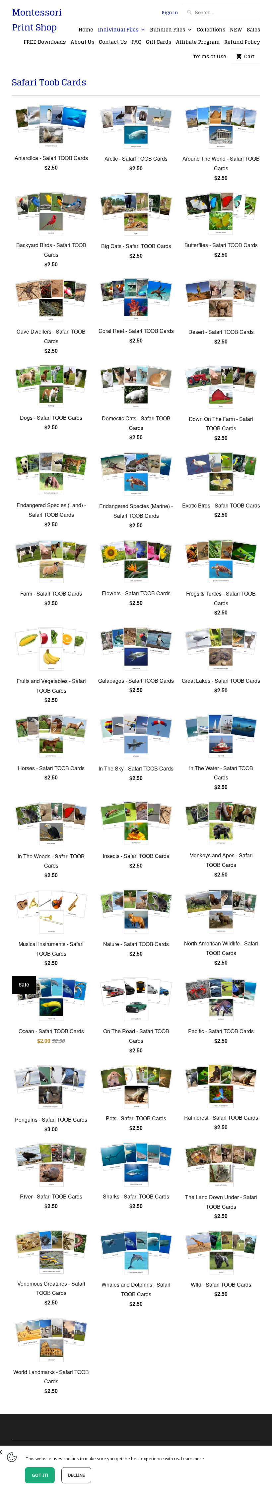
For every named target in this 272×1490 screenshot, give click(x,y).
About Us (82, 42)
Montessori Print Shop (37, 20)
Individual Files (119, 30)
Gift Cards (158, 42)
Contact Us (113, 42)
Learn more (192, 1459)
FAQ (136, 42)
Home (86, 30)
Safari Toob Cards (49, 82)
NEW (236, 30)
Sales (253, 30)
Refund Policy (242, 42)
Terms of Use (209, 57)
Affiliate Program (198, 42)
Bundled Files (168, 30)
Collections (211, 30)
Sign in (170, 13)
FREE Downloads (45, 42)
